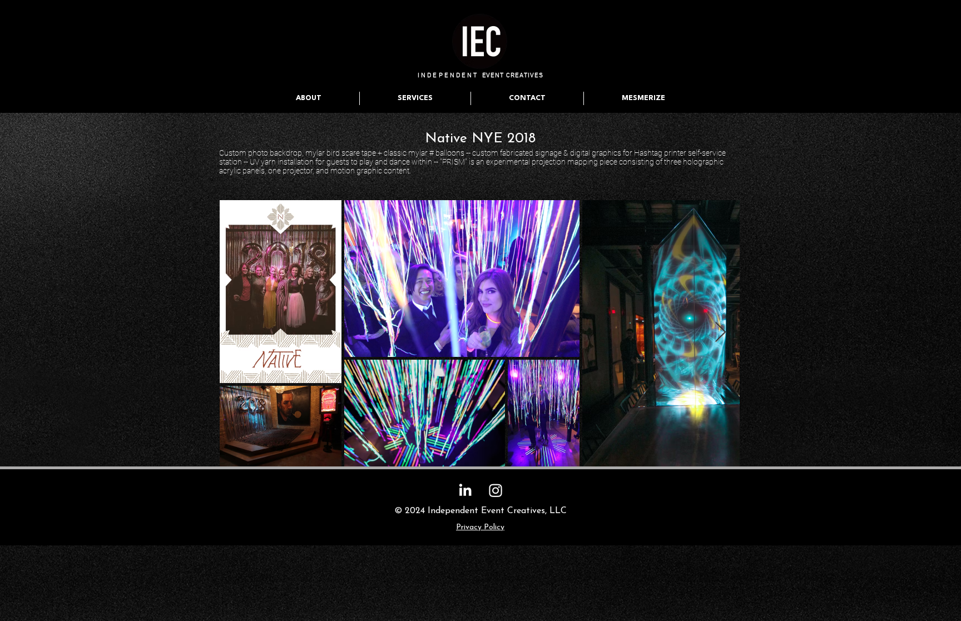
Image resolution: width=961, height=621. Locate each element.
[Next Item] (720, 333)
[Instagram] (495, 490)
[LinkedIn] (465, 490)
